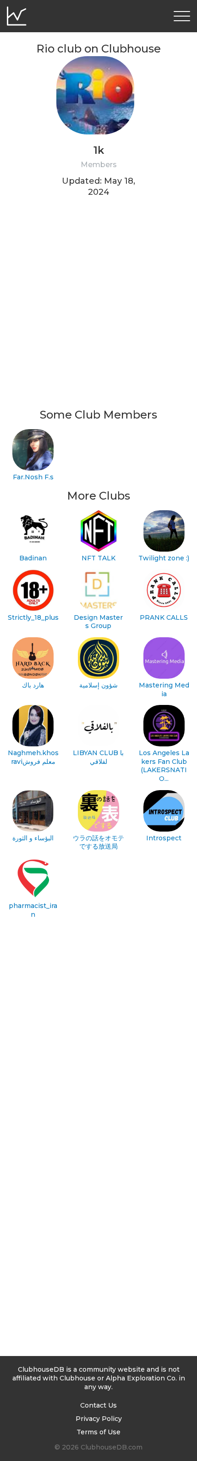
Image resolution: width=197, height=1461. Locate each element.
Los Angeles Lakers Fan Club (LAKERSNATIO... (164, 766)
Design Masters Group (98, 621)
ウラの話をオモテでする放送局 (98, 842)
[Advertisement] (98, 308)
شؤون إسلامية (98, 685)
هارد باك (33, 685)
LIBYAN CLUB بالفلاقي (98, 757)
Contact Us (98, 1405)
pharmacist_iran (33, 910)
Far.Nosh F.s (33, 477)
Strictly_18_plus (33, 617)
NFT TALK (98, 558)
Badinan (33, 558)
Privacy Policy (99, 1418)
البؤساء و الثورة (33, 838)
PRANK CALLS (164, 617)
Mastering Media (164, 689)
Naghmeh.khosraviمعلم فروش (33, 757)
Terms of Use (98, 1432)
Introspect (163, 838)
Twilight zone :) (163, 558)
